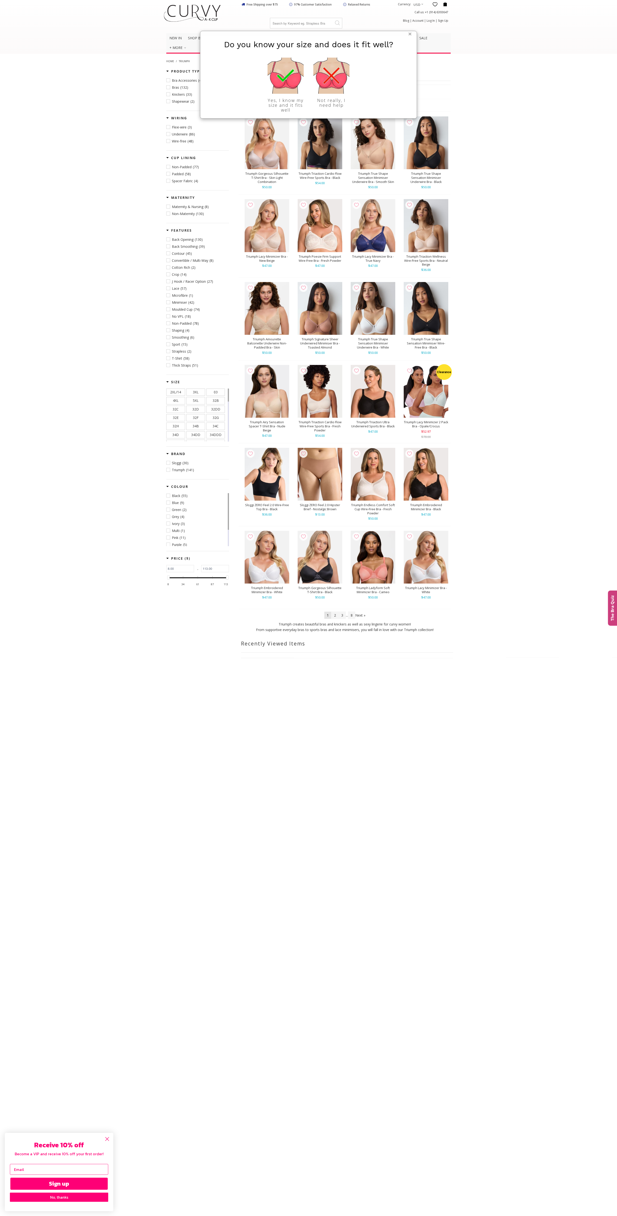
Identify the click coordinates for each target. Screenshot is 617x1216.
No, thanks (59, 1197)
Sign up (59, 1183)
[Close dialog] (107, 1139)
